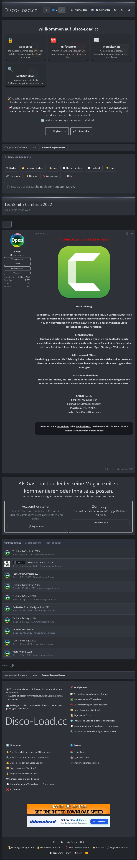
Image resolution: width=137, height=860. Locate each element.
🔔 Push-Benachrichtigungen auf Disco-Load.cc (29, 752)
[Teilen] (127, 234)
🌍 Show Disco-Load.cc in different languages (92, 720)
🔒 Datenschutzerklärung (49, 847)
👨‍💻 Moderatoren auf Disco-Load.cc (87, 699)
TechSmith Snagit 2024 (24, 618)
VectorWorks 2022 (22, 651)
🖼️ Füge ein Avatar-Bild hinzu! (85, 709)
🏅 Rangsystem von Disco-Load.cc (23, 773)
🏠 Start (78, 852)
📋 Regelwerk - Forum (60, 852)
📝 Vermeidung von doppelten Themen (89, 693)
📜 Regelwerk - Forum (81, 715)
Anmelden (63, 426)
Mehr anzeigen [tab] (53, 542)
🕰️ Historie (98, 847)
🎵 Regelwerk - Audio (117, 847)
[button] (122, 10)
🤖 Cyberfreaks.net (79, 757)
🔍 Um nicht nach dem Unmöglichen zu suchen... (94, 731)
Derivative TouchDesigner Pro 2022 (30, 607)
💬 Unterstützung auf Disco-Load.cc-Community (94, 726)
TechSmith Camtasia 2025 (26, 585)
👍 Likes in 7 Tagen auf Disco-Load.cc (24, 762)
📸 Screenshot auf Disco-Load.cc (22, 778)
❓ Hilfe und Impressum (77, 847)
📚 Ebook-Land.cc (79, 752)
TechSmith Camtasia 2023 (26, 551)
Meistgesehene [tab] (33, 542)
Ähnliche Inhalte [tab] (12, 542)
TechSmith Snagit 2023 (24, 640)
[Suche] (129, 10)
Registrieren (83, 426)
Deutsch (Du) (77, 842)
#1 (131, 233)
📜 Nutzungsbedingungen (21, 847)
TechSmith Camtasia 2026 (39, 562)
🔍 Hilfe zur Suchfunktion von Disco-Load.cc (28, 757)
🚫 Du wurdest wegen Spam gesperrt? (89, 704)
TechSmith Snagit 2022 (24, 596)
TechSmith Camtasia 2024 (26, 573)
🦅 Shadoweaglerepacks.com (85, 762)
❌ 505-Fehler (13, 789)
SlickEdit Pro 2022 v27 (23, 629)
